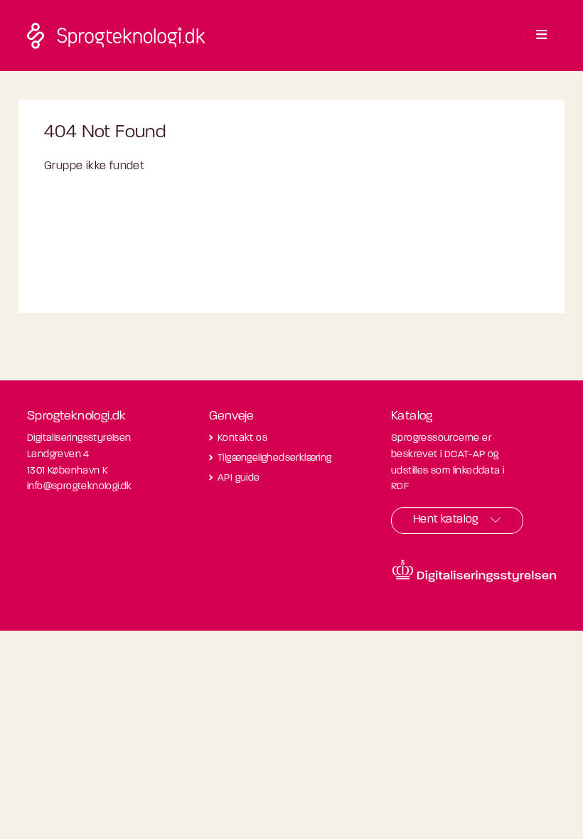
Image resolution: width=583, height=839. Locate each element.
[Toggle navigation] (541, 35)
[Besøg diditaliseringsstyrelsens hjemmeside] (474, 571)
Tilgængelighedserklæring (275, 458)
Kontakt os (242, 438)
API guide (239, 478)
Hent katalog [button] (445, 519)
